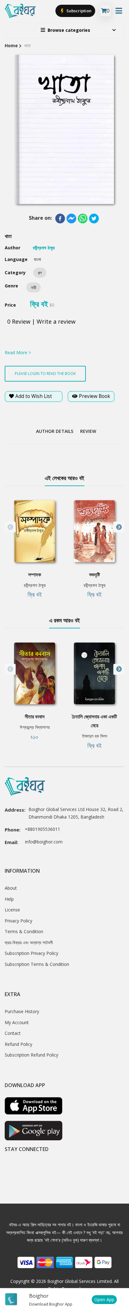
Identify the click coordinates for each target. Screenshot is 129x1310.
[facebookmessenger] (71, 218)
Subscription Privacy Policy (31, 953)
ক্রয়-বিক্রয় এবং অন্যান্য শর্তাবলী (29, 942)
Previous (10, 527)
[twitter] (94, 218)
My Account (17, 1022)
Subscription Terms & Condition (37, 964)
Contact (13, 1033)
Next (118, 527)
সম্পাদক (34, 574)
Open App (104, 1299)
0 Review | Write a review (41, 321)
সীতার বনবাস (34, 716)
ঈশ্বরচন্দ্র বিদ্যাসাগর (35, 727)
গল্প (40, 272)
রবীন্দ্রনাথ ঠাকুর (35, 585)
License (12, 910)
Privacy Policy (18, 921)
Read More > (18, 352)
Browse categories (69, 30)
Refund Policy (18, 1044)
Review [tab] (88, 431)
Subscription (78, 11)
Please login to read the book (45, 373)
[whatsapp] (83, 218)
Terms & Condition (24, 931)
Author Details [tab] (54, 431)
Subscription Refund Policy (31, 1055)
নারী (33, 287)
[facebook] (60, 218)
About (11, 888)
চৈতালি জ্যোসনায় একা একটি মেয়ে (94, 721)
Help (9, 899)
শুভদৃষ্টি (94, 574)
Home (11, 45)
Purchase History (22, 1011)
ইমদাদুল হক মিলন (94, 736)
